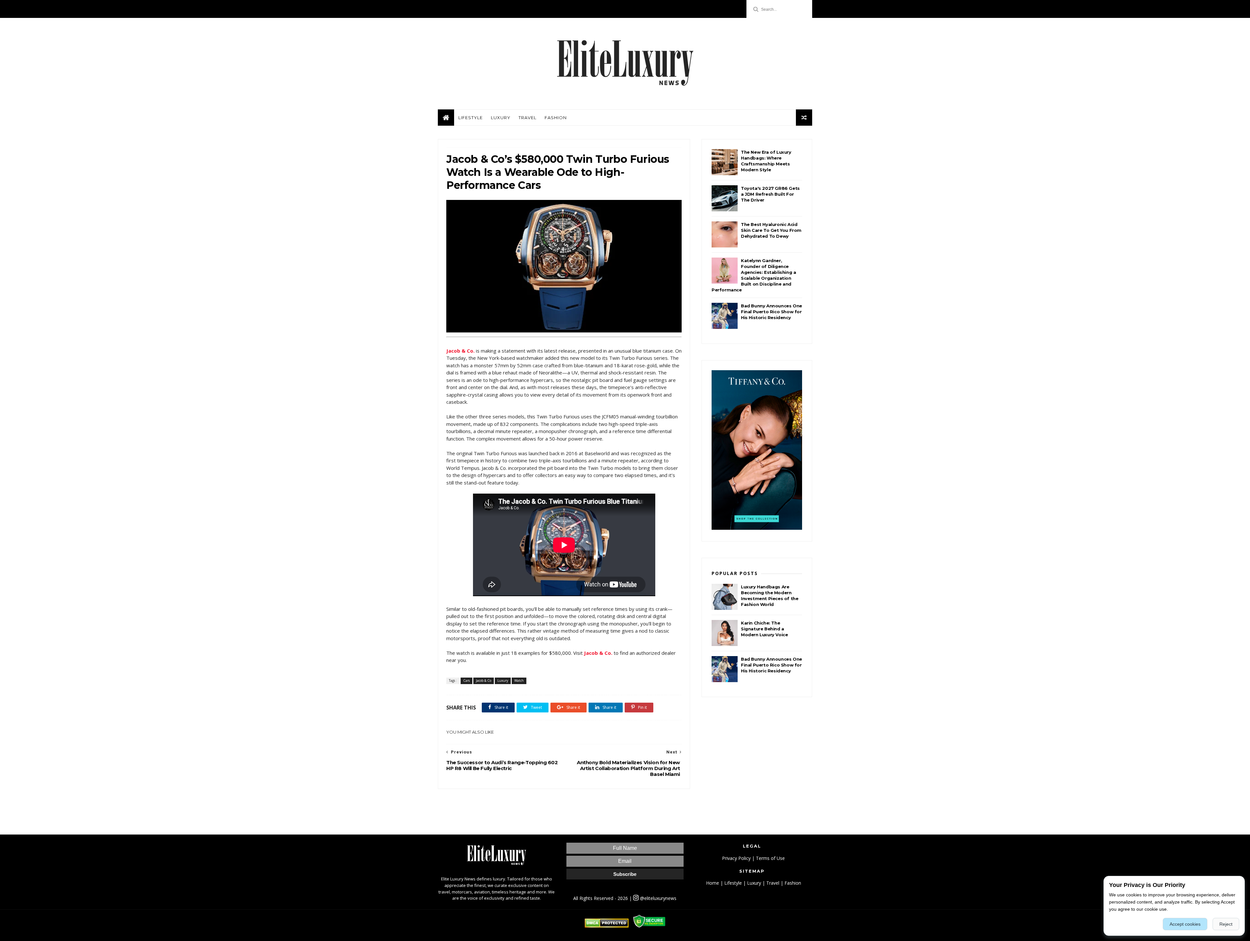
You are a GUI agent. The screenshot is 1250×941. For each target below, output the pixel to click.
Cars (466, 680)
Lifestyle (470, 117)
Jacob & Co (483, 680)
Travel (527, 117)
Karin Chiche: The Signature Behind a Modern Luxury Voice (764, 628)
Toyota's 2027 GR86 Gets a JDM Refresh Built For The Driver (770, 194)
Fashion (556, 117)
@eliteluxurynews (657, 898)
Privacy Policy (736, 858)
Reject (1225, 924)
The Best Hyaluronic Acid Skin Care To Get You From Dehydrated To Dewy (771, 230)
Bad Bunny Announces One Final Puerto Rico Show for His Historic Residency (771, 311)
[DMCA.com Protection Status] (607, 926)
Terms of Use (770, 858)
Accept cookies (1185, 924)
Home (712, 883)
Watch (519, 680)
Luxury (500, 117)
